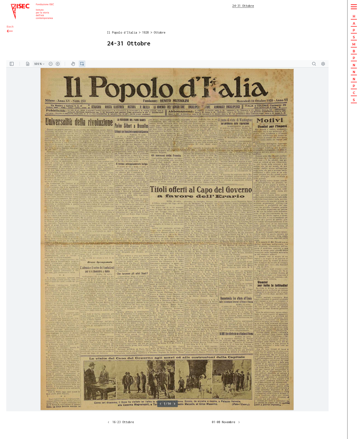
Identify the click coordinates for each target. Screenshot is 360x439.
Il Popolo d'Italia (122, 32)
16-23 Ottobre (123, 422)
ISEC (14, 6)
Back (10, 26)
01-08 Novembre (223, 422)
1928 (145, 32)
